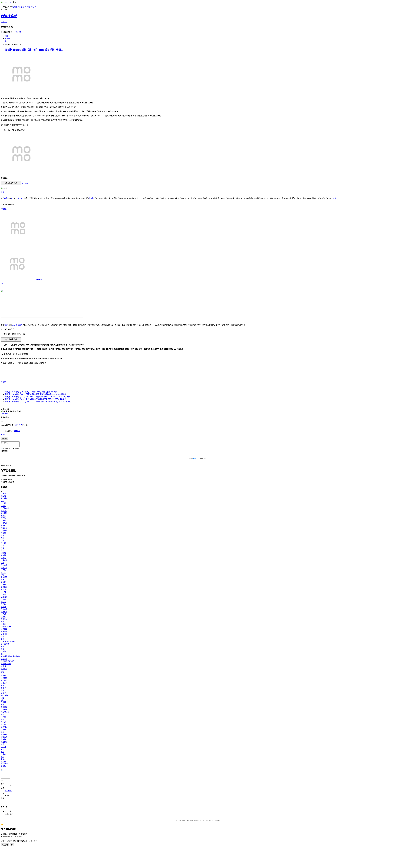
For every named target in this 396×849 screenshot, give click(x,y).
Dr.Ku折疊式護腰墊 (8, 641)
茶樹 (2, 749)
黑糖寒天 (4, 659)
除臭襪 (4, 209)
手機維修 (4, 737)
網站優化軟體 (6, 664)
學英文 (3, 382)
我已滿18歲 (5, 845)
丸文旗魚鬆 (38, 279)
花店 (2, 673)
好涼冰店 (4, 511)
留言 (20, 425)
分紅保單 (4, 629)
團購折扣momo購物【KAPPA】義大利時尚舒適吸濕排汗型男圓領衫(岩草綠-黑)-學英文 (36, 399)
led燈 (2, 698)
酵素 (2, 622)
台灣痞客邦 (9, 16)
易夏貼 (3, 516)
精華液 (3, 747)
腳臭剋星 (19, 325)
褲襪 (2, 705)
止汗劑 (3, 521)
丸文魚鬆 (4, 710)
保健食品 (4, 609)
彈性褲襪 (4, 707)
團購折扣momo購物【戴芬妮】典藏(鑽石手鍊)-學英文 (34, 49)
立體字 (3, 688)
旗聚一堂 (4, 530)
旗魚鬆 (91, 198)
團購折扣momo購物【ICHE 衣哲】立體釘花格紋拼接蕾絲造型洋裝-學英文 (31, 392)
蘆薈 (2, 744)
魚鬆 (2, 192)
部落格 (7, 38)
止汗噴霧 (4, 523)
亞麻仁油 (4, 612)
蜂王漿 (3, 614)
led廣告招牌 (5, 695)
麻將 (2, 714)
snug (2, 283)
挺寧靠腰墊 (5, 644)
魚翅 (2, 563)
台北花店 (4, 683)
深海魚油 (4, 619)
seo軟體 (3, 666)
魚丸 (2, 550)
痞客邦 (16, 425)
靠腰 (2, 646)
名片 (6, 41)
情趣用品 (4, 727)
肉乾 (2, 548)
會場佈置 (4, 680)
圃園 (2, 757)
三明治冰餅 (5, 508)
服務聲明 (217, 820)
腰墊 (2, 649)
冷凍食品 (4, 560)
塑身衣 (3, 759)
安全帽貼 (24, 183)
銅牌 (2, 690)
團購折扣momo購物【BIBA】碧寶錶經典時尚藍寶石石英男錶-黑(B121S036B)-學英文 (35, 394)
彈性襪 (3, 702)
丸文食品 (21, 198)
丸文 (12, 198)
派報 (2, 685)
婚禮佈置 (4, 678)
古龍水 (3, 754)
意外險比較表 (6, 626)
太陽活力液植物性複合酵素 (11, 656)
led (2, 700)
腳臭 (2, 501)
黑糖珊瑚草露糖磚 (7, 661)
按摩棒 (3, 729)
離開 (12, 845)
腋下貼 (3, 518)
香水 (2, 752)
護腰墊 (3, 651)
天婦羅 (3, 553)
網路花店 (4, 675)
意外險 (3, 624)
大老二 (3, 717)
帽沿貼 (3, 496)
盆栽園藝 (4, 634)
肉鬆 (2, 538)
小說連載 (17, 431)
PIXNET (182, 820)
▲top (3, 434)
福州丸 (3, 558)
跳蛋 (2, 732)
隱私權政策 (209, 820)
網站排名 (4, 669)
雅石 (2, 636)
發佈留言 (4, 451)
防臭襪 (3, 506)
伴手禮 (3, 543)
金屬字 (3, 693)
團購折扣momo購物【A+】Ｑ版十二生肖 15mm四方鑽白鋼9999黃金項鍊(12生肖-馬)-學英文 (38, 402)
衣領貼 (3, 493)
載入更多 (4, 438)
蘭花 (2, 639)
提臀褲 (3, 766)
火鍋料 (3, 555)
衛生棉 (3, 739)
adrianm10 (4, 413)
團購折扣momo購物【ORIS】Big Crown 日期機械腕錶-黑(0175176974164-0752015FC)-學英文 (38, 397)
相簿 (6, 36)
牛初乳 (3, 617)
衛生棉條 (4, 742)
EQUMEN (4, 764)
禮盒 (334, 198)
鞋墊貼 (3, 525)
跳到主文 (4, 22)
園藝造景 (4, 631)
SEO (2, 671)
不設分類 (17, 32)
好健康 (3, 607)
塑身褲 (3, 762)
